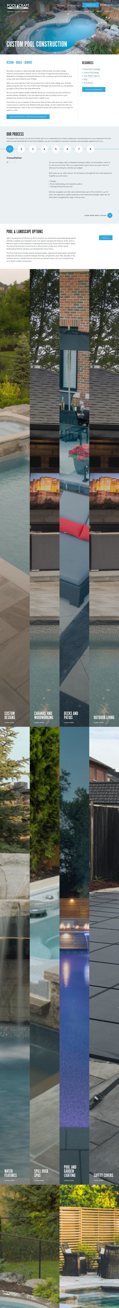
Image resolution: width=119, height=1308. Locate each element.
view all (105, 238)
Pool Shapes (88, 82)
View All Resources (93, 89)
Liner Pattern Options (92, 76)
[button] (97, 215)
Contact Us (90, 5)
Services (68, 11)
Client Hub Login (74, 5)
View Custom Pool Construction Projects (28, 117)
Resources (61, 5)
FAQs (85, 79)
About (99, 11)
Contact (108, 11)
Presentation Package (92, 69)
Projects (78, 11)
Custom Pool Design (91, 72)
